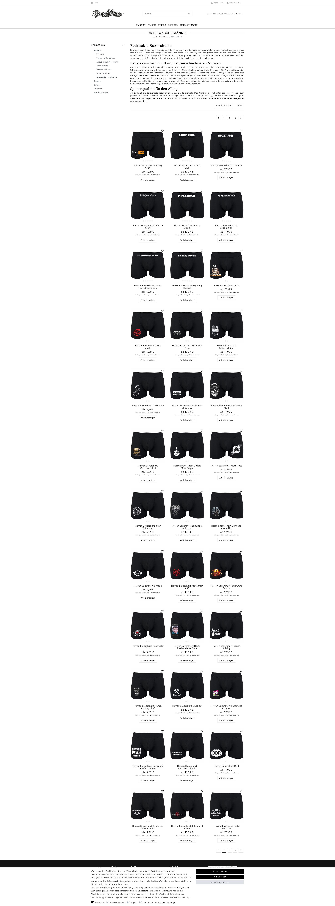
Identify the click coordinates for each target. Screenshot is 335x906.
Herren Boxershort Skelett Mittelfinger (187, 467)
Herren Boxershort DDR (226, 766)
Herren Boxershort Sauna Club (187, 166)
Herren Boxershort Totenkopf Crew (187, 346)
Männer (140, 25)
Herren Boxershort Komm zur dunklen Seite (147, 827)
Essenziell (99, 902)
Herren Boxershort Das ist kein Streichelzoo (148, 286)
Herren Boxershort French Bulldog (226, 647)
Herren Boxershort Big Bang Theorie (187, 286)
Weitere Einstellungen (165, 902)
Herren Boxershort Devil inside (148, 346)
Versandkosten (155, 175)
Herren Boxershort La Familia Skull (226, 406)
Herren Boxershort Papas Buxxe (187, 226)
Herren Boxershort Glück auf (187, 706)
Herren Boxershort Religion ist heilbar (187, 827)
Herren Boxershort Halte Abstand (226, 827)
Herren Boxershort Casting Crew (148, 166)
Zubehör (173, 25)
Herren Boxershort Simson (148, 586)
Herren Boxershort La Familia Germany (187, 406)
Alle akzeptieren (220, 871)
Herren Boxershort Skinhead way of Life (226, 527)
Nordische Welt (188, 25)
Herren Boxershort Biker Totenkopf (148, 527)
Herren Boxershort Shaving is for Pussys (187, 527)
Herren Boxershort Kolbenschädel (226, 346)
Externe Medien (117, 902)
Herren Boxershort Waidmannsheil (148, 467)
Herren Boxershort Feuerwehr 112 (148, 647)
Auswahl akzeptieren (220, 882)
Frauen (152, 25)
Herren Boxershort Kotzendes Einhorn (226, 707)
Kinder (162, 25)
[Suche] (189, 13)
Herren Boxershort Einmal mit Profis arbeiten (148, 767)
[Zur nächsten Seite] (241, 118)
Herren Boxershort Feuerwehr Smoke (226, 587)
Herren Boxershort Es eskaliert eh (226, 226)
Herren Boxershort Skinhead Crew (148, 226)
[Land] (92, 2)
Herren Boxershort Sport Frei (226, 165)
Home (154, 36)
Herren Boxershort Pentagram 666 (187, 587)
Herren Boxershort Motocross (226, 466)
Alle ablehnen (220, 877)
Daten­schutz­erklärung (179, 897)
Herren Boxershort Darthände (148, 405)
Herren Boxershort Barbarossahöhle (187, 767)
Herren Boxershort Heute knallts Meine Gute (187, 647)
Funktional (148, 902)
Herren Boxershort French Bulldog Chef (148, 707)
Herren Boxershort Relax (226, 285)
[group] (147, 145)
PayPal (134, 902)
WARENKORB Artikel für (225, 13)
